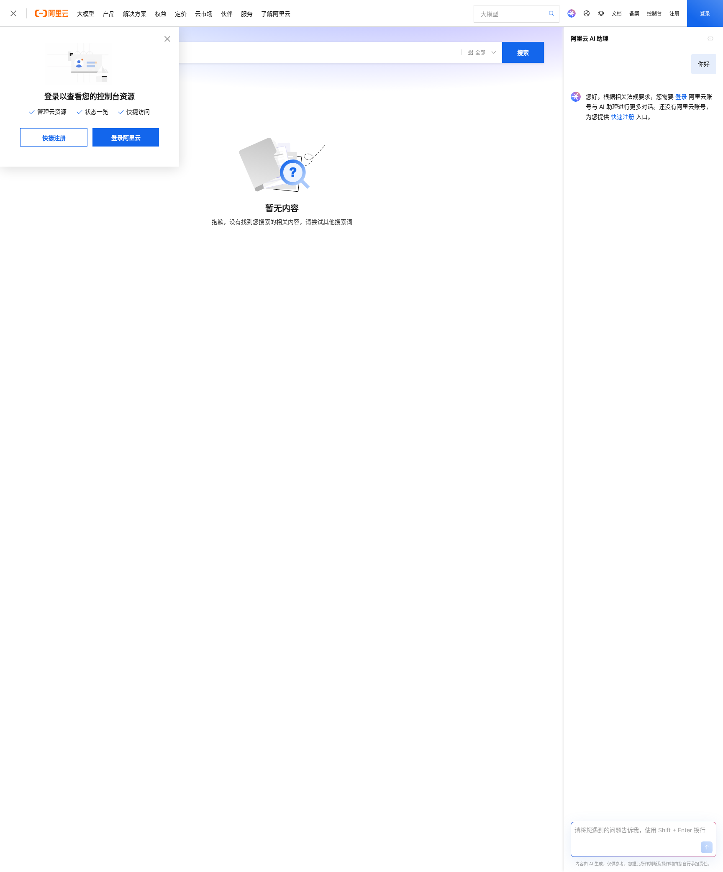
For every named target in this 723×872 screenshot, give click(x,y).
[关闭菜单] (13, 13)
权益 (161, 13)
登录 (705, 13)
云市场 (204, 13)
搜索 (523, 52)
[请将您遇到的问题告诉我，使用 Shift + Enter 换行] (643, 830)
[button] (707, 847)
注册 (674, 13)
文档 (617, 13)
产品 (109, 13)
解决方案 (134, 13)
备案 (634, 13)
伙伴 (227, 13)
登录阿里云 (126, 137)
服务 (247, 13)
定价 (181, 13)
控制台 (654, 13)
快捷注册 (54, 138)
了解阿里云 (275, 13)
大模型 (86, 13)
